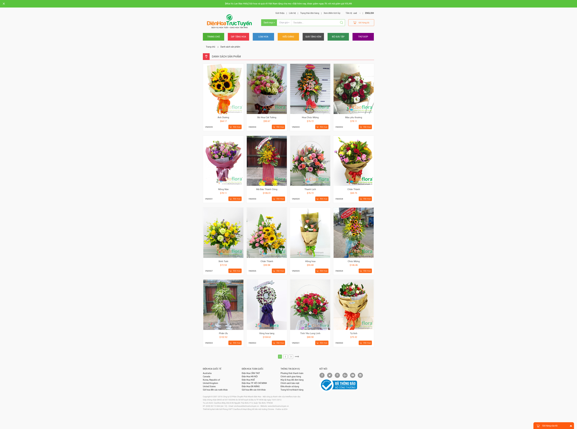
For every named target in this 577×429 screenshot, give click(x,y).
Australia (207, 373)
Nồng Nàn (223, 189)
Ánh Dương (223, 117)
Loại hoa (263, 36)
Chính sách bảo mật (290, 383)
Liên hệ (292, 13)
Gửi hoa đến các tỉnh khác (254, 390)
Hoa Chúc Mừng (310, 117)
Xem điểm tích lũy (332, 13)
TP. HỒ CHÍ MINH (259, 383)
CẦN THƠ (255, 373)
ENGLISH (369, 13)
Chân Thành (353, 189)
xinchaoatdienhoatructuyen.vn (246, 406)
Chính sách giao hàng (291, 376)
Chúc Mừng (354, 261)
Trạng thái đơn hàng (309, 13)
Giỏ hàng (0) (364, 22)
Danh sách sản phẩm (230, 47)
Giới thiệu (279, 13)
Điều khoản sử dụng (290, 386)
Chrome (271, 409)
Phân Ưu (223, 333)
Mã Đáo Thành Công (266, 189)
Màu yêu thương (353, 117)
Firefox (278, 409)
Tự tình (353, 333)
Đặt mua (236, 127)
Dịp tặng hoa (238, 36)
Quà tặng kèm (313, 36)
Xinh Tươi (223, 261)
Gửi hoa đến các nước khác (215, 390)
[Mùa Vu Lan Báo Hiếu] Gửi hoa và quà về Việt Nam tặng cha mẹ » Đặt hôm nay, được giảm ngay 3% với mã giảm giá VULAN (288, 3)
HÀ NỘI (254, 376)
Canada (206, 376)
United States (209, 386)
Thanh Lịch (310, 189)
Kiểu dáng (288, 36)
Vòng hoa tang (266, 333)
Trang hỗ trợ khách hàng (292, 390)
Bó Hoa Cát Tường (266, 117)
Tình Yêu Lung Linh (310, 333)
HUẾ (253, 380)
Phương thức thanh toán (292, 373)
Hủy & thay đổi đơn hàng (292, 380)
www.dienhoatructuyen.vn (278, 406)
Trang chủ (213, 36)
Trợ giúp (363, 36)
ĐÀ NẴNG (255, 386)
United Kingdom (210, 383)
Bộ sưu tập (338, 36)
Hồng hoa (310, 261)
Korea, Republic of (211, 380)
